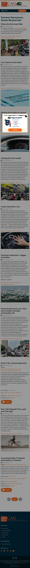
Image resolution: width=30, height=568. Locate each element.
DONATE (15, 130)
